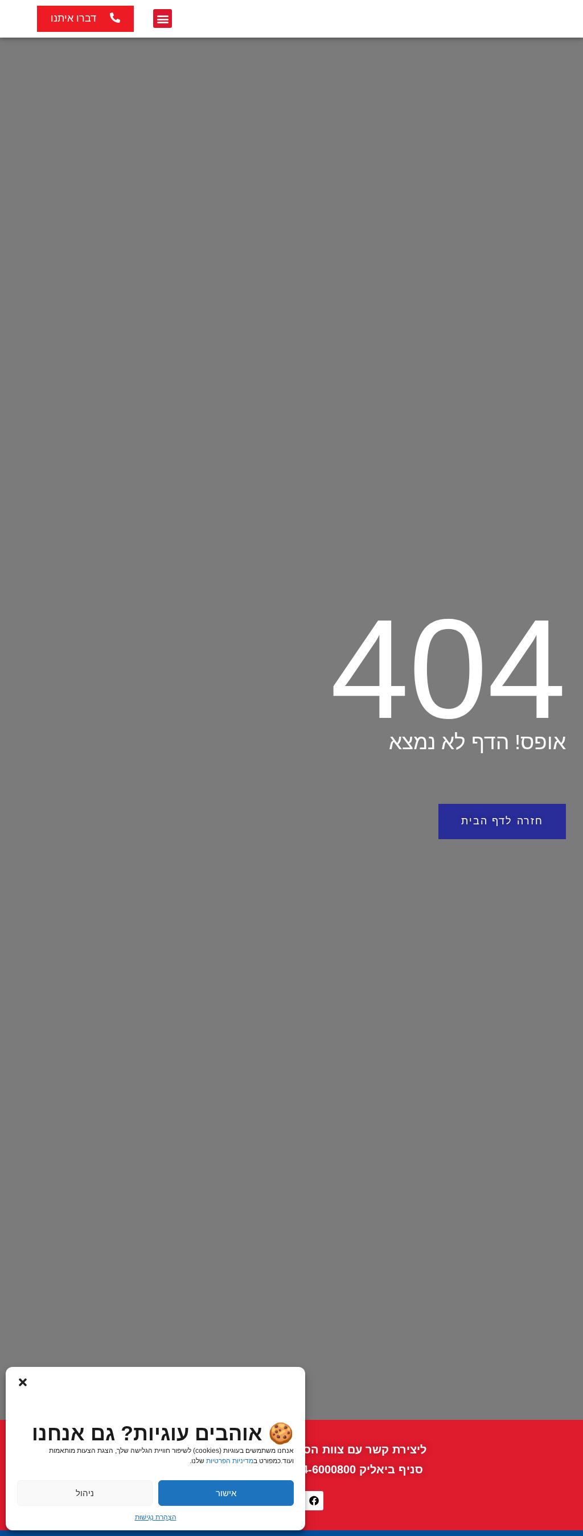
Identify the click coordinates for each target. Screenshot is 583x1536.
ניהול (85, 1493)
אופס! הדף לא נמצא (477, 742)
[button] (22, 1381)
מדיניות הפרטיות (229, 1461)
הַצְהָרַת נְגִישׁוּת (155, 1517)
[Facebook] (313, 1500)
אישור (226, 1493)
